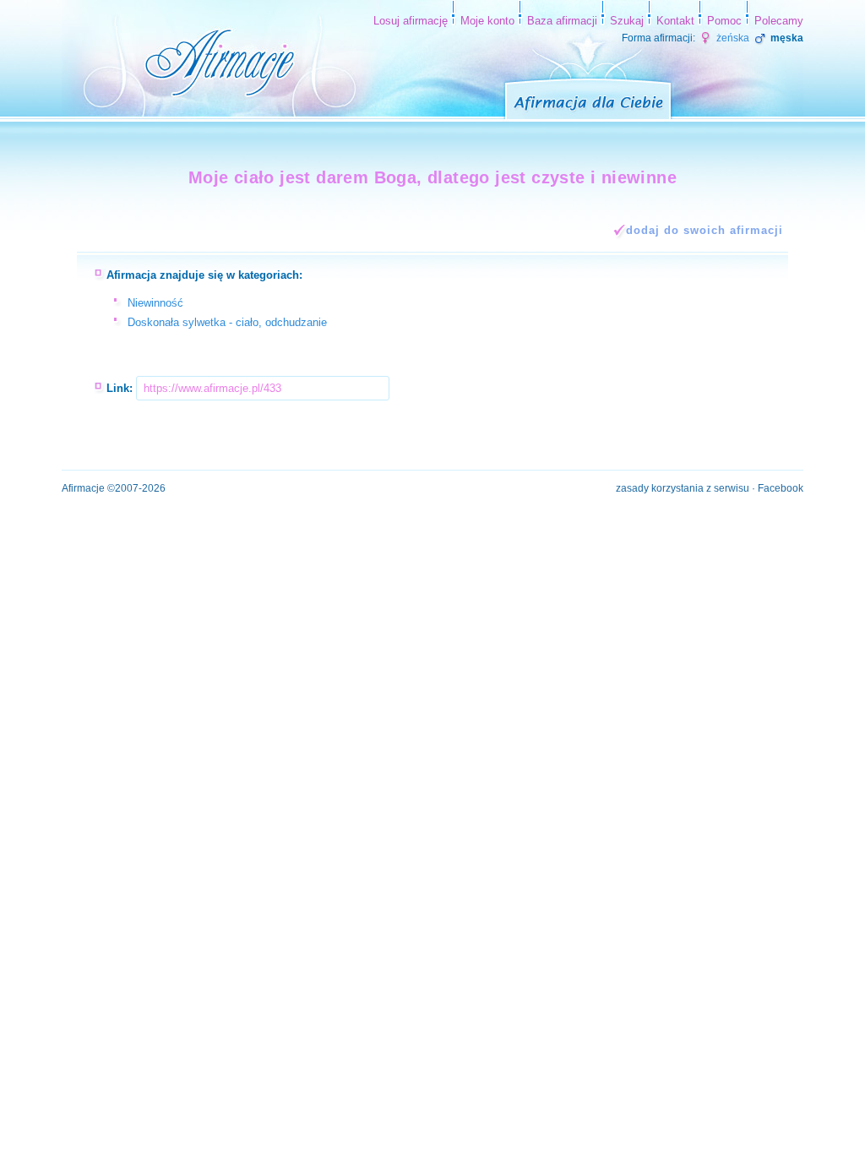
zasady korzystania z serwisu (682, 488)
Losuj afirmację (410, 20)
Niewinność (155, 303)
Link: (119, 388)
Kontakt (675, 20)
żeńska (731, 38)
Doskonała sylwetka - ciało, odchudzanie (227, 322)
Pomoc (724, 20)
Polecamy (778, 20)
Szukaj (627, 20)
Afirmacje (83, 488)
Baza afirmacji (562, 20)
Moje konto (487, 20)
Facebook (780, 488)
